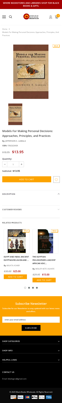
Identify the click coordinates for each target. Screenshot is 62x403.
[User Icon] (50, 16)
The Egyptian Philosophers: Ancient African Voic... (44, 260)
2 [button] (29, 288)
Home (4, 29)
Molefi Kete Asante (45, 269)
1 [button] (25, 288)
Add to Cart (15, 276)
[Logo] (31, 16)
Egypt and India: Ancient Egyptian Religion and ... (16, 258)
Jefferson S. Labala (15, 141)
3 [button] (33, 288)
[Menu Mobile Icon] (4, 17)
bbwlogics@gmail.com (17, 378)
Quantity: (7, 158)
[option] (31, 71)
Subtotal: (7, 171)
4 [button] (37, 288)
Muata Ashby (13, 265)
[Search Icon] (10, 16)
